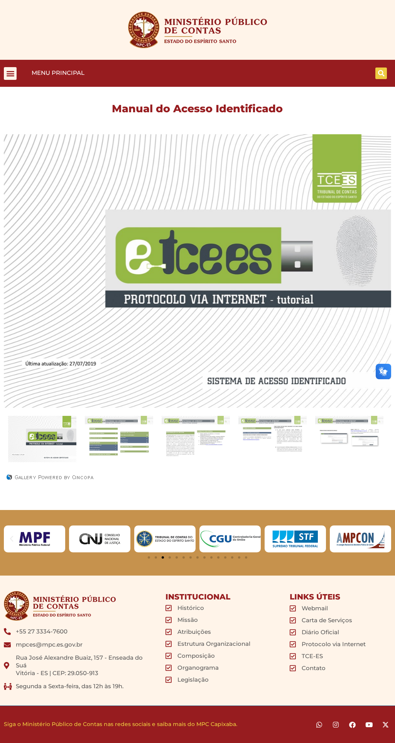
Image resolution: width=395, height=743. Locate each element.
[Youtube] (369, 724)
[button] (10, 73)
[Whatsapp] (319, 724)
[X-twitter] (385, 724)
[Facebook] (352, 724)
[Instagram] (336, 724)
